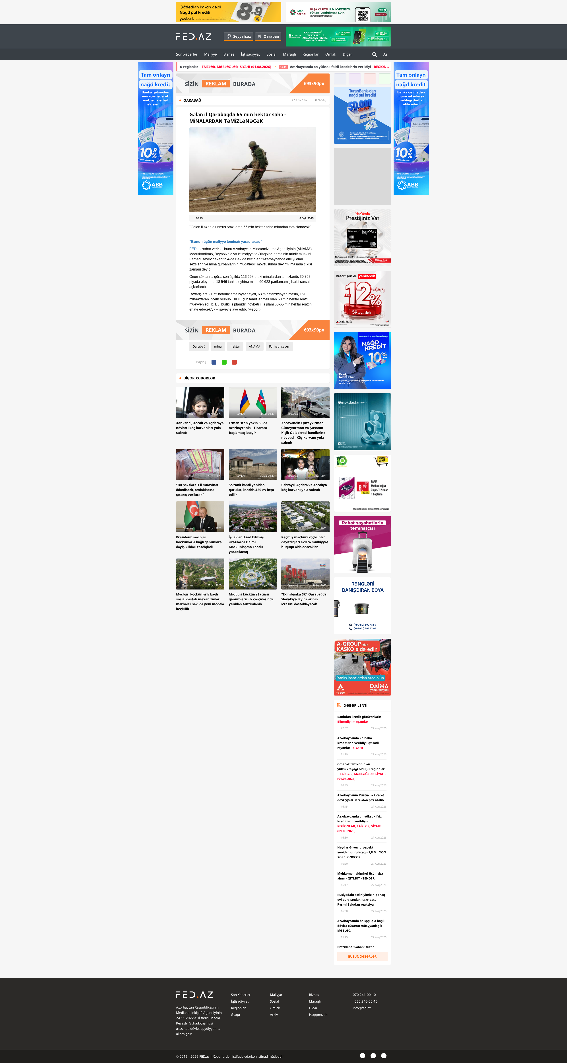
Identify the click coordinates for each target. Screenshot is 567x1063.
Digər (347, 54)
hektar (235, 346)
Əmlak (330, 54)
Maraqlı (289, 54)
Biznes (228, 54)
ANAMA (254, 346)
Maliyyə (210, 54)
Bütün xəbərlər (362, 956)
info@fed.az (362, 1008)
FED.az (195, 249)
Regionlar (311, 54)
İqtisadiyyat (250, 54)
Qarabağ (271, 36)
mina (218, 346)
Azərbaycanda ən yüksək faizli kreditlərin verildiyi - (292, 66)
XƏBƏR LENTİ (355, 705)
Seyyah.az (242, 36)
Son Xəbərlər (187, 54)
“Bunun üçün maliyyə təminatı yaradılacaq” (225, 242)
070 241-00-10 (364, 994)
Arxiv (274, 1014)
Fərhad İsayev (279, 346)
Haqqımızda (318, 1014)
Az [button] (385, 54)
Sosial (271, 54)
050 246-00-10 (366, 1001)
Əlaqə (235, 1014)
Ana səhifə (299, 100)
